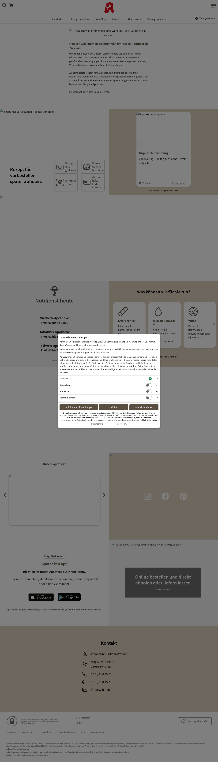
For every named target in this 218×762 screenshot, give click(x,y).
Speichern (113, 407)
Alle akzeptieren (144, 407)
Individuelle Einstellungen (79, 407)
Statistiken (65, 391)
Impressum (121, 424)
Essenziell (64, 378)
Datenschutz (97, 424)
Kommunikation (67, 397)
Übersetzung (66, 384)
